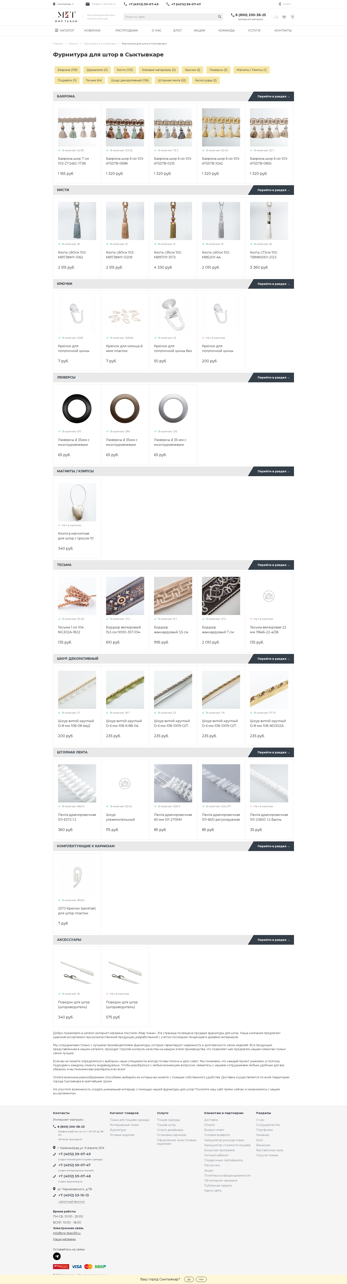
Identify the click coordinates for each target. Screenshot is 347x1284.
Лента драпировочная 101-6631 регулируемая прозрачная (221, 819)
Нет (201, 1279)
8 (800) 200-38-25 (250, 15)
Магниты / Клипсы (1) (251, 70)
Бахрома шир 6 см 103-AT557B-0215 (173, 161)
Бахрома (66, 96)
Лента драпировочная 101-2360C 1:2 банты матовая (269, 819)
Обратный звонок (72, 1201)
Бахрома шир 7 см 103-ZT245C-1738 (73, 161)
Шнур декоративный (77, 659)
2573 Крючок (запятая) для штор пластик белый (77, 913)
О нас (260, 1120)
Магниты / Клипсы (75, 471)
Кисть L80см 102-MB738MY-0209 (120, 255)
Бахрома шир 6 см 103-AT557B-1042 (221, 161)
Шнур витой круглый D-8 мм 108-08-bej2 (76, 723)
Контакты (61, 1113)
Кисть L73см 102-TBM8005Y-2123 (264, 255)
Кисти (63, 190)
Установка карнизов (171, 1135)
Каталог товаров (124, 1113)
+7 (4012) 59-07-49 (143, 4)
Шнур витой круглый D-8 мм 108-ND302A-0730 (268, 726)
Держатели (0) (97, 70)
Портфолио (264, 1130)
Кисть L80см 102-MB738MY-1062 (72, 255)
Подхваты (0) (67, 80)
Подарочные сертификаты (223, 1160)
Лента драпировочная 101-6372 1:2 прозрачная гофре (77, 819)
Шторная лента (72, 752)
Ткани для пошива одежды (129, 1120)
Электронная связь (68, 1228)
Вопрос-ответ (214, 1130)
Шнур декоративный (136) (130, 80)
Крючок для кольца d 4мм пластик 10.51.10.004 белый (124, 351)
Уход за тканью (267, 1155)
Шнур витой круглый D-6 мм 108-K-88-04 (124, 723)
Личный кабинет (216, 1155)
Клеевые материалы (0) (159, 70)
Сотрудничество (268, 1125)
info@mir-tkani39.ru (104, 3)
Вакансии (263, 1145)
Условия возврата (217, 1135)
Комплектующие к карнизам (86, 846)
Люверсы (66, 377)
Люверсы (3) (218, 70)
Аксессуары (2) (206, 80)
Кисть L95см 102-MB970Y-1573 (168, 255)
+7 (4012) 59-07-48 (74, 1176)
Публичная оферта (218, 1185)
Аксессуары (69, 940)
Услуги (162, 1113)
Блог (259, 1140)
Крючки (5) (192, 70)
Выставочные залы (269, 1150)
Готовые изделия (122, 1135)
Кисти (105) (125, 70)
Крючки (64, 284)
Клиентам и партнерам (223, 1113)
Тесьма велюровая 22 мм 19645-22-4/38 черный (268, 632)
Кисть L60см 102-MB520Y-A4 (216, 255)
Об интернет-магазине (220, 1180)
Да (189, 1279)
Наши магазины (64, 1239)
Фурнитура (118, 1130)
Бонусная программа (219, 1150)
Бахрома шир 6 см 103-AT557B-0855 (269, 161)
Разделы (263, 1113)
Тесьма (64, 565)
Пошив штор (166, 1125)
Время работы (64, 1211)
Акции (208, 1170)
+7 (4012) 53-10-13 (73, 1195)
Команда (262, 1135)
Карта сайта (212, 1190)
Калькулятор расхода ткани (224, 1140)
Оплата (209, 1125)
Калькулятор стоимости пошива (227, 1145)
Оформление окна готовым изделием (176, 1142)
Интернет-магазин (68, 1119)
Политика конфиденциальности (227, 1175)
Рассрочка (212, 1165)
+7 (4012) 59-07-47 (186, 4)
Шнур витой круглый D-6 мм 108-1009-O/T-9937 (220, 726)
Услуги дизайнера (170, 1130)
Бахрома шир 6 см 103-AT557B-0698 (125, 161)
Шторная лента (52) (172, 80)
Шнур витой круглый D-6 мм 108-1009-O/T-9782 (172, 726)
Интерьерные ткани (124, 1125)
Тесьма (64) (94, 80)
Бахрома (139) (67, 70)
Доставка (211, 1120)
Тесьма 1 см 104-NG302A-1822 (71, 629)
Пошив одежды (168, 1120)
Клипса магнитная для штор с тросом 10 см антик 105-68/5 (76, 538)
